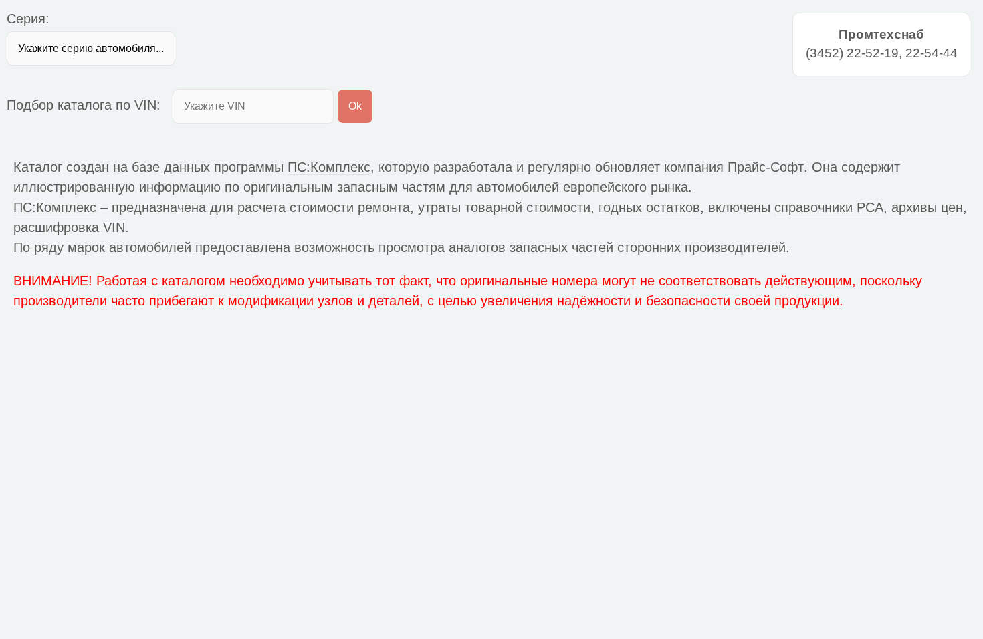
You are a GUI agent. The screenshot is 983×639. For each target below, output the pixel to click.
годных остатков (649, 207)
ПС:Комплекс (329, 167)
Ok (355, 106)
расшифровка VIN (69, 227)
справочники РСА (828, 207)
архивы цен (927, 207)
